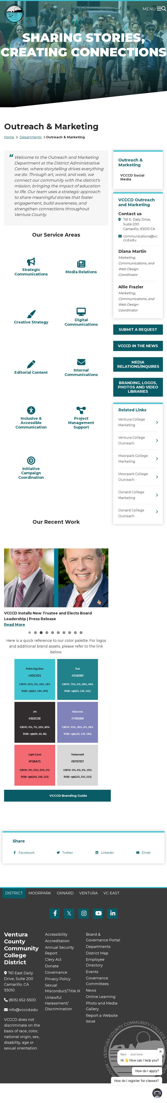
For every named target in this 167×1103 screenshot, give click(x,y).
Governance (56, 972)
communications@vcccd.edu (140, 238)
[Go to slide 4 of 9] (52, 632)
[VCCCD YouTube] (98, 913)
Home (9, 137)
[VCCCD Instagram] (83, 913)
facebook (26, 853)
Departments (31, 137)
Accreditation (57, 941)
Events (92, 972)
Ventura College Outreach (131, 440)
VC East (111, 893)
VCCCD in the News (138, 346)
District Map (97, 953)
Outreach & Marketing (130, 162)
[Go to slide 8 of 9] (75, 632)
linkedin (107, 853)
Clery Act (53, 959)
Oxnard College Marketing (131, 495)
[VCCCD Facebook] (54, 913)
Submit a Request (138, 329)
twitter (67, 853)
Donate (52, 966)
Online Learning (100, 996)
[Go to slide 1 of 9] (35, 632)
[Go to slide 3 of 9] (46, 632)
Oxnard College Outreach (131, 513)
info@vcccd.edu (23, 1010)
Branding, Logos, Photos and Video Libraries (138, 387)
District (14, 893)
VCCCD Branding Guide (68, 796)
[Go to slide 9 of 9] (81, 632)
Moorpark (40, 893)
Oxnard (65, 893)
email (146, 853)
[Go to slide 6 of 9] (64, 632)
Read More (14, 624)
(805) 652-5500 (22, 1000)
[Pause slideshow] (29, 632)
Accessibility (56, 934)
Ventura (88, 893)
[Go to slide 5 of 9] (58, 632)
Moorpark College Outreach (133, 477)
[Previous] (16, 578)
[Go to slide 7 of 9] (69, 632)
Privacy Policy (57, 979)
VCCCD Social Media (132, 177)
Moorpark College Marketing (133, 458)
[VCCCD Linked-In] (112, 913)
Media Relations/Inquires (138, 364)
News (91, 990)
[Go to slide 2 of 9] (41, 632)
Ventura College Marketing (131, 422)
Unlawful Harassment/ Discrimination (58, 1003)
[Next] (96, 578)
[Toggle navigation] (160, 9)
